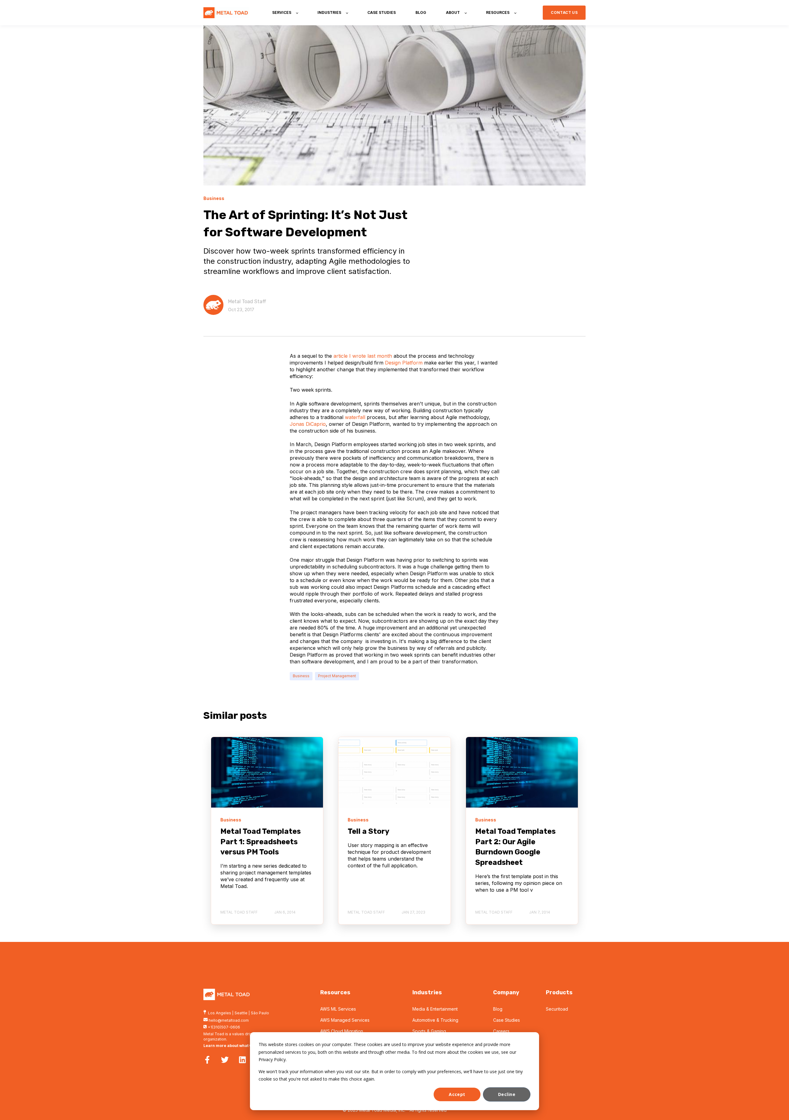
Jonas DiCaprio (308, 424)
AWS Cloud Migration (341, 1031)
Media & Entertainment (435, 1009)
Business (301, 676)
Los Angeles (219, 1013)
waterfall (354, 417)
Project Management (337, 676)
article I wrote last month (362, 356)
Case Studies (506, 1020)
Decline (506, 1094)
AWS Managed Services (345, 1020)
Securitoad (557, 1009)
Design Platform (403, 363)
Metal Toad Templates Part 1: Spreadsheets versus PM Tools (260, 841)
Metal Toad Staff (247, 301)
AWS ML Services (338, 1009)
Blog (497, 1009)
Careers (501, 1031)
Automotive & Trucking (435, 1020)
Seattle (241, 1013)
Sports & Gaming (429, 1031)
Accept (457, 1094)
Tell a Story (368, 831)
